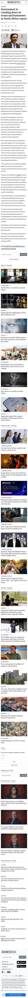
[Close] (26, 990)
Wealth (3, 335)
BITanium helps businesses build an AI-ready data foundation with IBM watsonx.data (14, 502)
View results (14, 765)
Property (4, 713)
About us (5, 961)
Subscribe (23, 254)
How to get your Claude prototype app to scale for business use (13, 528)
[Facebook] (2, 26)
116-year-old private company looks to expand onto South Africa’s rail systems (14, 691)
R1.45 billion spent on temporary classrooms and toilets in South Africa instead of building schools (13, 639)
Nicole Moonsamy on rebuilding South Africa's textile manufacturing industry (13, 803)
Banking (3, 936)
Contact (5, 966)
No (3, 758)
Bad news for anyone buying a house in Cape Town (12, 717)
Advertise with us (8, 964)
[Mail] (15, 26)
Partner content (7, 445)
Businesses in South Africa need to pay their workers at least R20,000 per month (13, 339)
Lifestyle (3, 414)
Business (3, 6)
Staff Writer (4, 22)
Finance (3, 917)
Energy (3, 886)
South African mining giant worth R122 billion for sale (13, 314)
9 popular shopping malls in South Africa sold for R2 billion (13, 910)
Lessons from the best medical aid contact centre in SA (13, 449)
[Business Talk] (21, 975)
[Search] (26, 2)
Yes (3, 755)
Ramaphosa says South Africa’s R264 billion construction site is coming (12, 366)
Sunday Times (21, 63)
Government (5, 285)
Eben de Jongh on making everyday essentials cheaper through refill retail (13, 852)
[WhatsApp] (12, 26)
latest (18, 175)
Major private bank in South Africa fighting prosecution (13, 939)
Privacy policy (7, 969)
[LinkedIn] (8, 26)
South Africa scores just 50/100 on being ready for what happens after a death (14, 475)
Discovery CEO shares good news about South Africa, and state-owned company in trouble (13, 869)
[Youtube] (16, 975)
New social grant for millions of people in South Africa (12, 665)
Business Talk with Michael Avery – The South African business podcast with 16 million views (14, 554)
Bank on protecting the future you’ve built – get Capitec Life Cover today (14, 580)
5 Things (3, 865)
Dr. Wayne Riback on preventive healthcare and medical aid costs (12, 828)
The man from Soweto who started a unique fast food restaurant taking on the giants (14, 900)
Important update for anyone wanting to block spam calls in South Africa (12, 418)
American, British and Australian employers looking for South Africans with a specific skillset (13, 612)
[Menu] (2, 2)
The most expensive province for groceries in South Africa (12, 879)
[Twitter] (5, 26)
